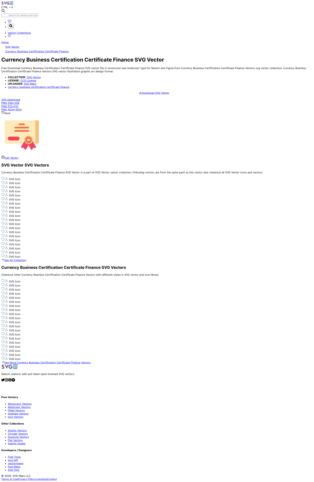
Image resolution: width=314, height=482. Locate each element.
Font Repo (14, 466)
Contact (52, 479)
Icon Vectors (15, 417)
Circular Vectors (18, 433)
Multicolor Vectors (19, 407)
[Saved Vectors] (9, 22)
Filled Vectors (16, 410)
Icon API (13, 460)
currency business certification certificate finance (38, 87)
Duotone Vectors (18, 437)
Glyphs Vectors (17, 430)
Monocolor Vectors (20, 403)
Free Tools (14, 456)
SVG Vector (34, 77)
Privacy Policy (26, 479)
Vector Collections (19, 32)
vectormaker (16, 463)
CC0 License (28, 80)
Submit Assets (17, 443)
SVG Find (13, 470)
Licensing (41, 479)
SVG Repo (30, 83)
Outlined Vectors (18, 413)
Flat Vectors (15, 440)
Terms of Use (9, 479)
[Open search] (11, 26)
